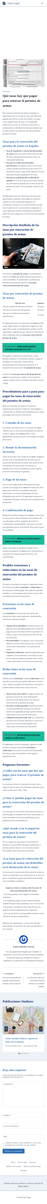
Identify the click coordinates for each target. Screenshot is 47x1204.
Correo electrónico (12, 1126)
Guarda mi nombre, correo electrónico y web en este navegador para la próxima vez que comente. (23, 1144)
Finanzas (6, 91)
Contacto (32, 1162)
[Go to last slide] (6, 1029)
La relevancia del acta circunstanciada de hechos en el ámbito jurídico (35, 980)
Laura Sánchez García (23, 946)
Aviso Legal (22, 1162)
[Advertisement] (23, 31)
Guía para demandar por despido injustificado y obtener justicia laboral (12, 979)
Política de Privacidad (32, 1166)
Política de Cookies (13, 1166)
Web (5, 1137)
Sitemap (23, 1170)
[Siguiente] (41, 1029)
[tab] (19, 1053)
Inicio (13, 1162)
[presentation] (23, 1020)
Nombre (7, 1115)
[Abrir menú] (42, 3)
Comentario (9, 1084)
